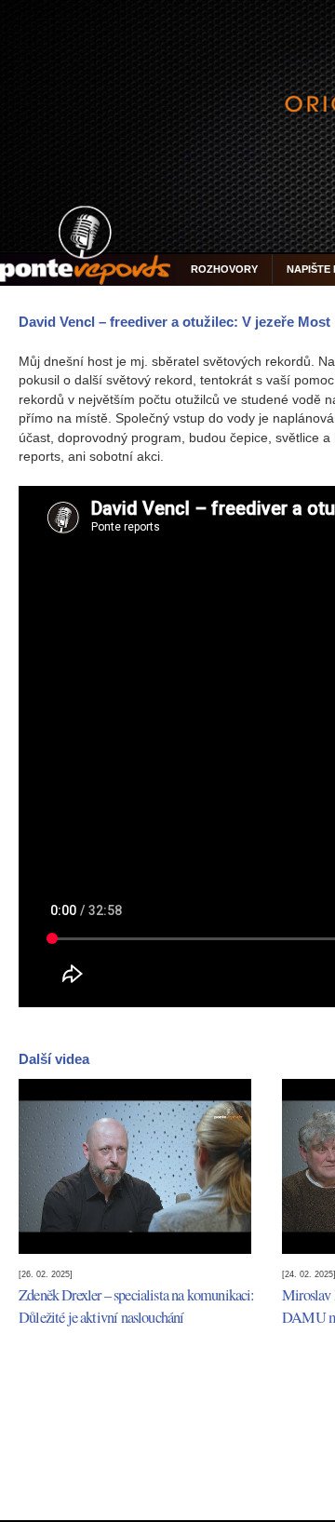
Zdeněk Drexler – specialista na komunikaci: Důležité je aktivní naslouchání (137, 1306)
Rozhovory (224, 269)
